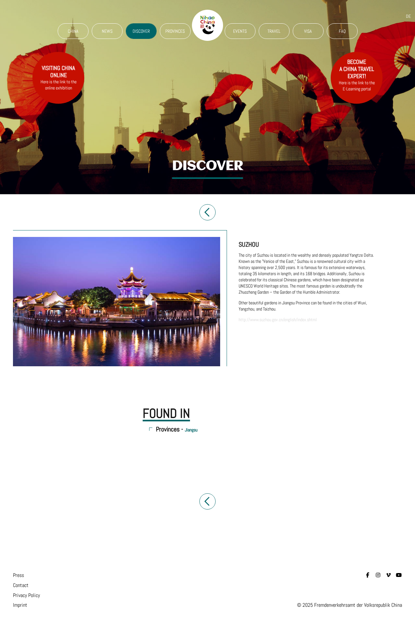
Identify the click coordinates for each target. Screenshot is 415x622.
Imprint (20, 605)
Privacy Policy (26, 595)
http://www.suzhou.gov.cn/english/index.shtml (278, 320)
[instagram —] (378, 575)
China (73, 31)
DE (408, 16)
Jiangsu (191, 430)
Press (18, 575)
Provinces (175, 31)
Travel (273, 31)
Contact (21, 585)
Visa (308, 31)
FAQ (342, 31)
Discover (141, 31)
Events (240, 31)
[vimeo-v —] (388, 575)
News (107, 31)
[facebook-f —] (367, 575)
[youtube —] (399, 575)
